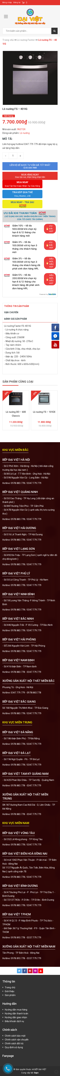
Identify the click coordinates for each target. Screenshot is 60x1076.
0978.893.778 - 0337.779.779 (26, 937)
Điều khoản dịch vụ (14, 1021)
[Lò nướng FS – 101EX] (44, 399)
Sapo (36, 1073)
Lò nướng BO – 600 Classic (16, 414)
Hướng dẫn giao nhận (16, 1017)
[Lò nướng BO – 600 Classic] (16, 399)
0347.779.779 (34, 483)
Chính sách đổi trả (14, 1043)
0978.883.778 (18, 483)
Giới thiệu (9, 991)
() (26, 2)
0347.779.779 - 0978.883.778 (26, 692)
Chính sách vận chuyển (16, 1039)
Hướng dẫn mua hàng (16, 1009)
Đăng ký (16, 2)
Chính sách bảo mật (15, 1035)
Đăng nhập (7, 2)
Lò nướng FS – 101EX (44, 412)
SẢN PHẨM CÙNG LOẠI (17, 381)
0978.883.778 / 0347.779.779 (26, 844)
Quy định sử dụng (14, 1047)
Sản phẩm (10, 995)
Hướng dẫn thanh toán (16, 1013)
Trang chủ (10, 987)
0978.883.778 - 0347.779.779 (26, 672)
